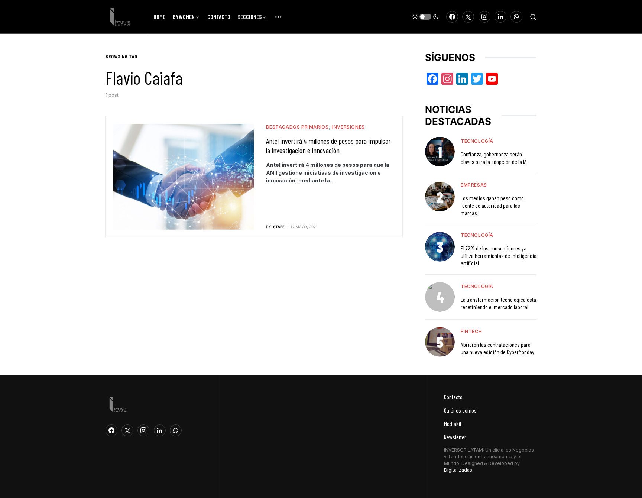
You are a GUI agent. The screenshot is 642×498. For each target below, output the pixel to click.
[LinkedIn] (500, 16)
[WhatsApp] (516, 16)
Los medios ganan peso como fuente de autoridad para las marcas (492, 205)
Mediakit (452, 423)
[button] (425, 17)
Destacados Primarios (297, 127)
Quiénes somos (460, 410)
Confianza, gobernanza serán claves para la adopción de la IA (494, 158)
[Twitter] (468, 16)
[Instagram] (484, 16)
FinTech (471, 331)
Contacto (453, 396)
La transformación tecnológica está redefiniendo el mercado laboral (498, 303)
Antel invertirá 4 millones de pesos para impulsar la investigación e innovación (328, 145)
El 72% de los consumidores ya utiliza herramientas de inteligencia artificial (498, 255)
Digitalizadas (458, 470)
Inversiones (348, 127)
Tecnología (477, 141)
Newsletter (455, 436)
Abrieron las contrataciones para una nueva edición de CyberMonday (497, 348)
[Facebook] (452, 16)
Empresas (474, 185)
